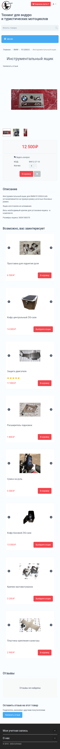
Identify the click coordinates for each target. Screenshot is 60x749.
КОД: (16, 162)
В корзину (26, 174)
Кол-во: (17, 165)
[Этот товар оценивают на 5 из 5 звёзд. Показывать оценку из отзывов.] (13, 378)
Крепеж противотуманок (20, 586)
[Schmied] (7, 5)
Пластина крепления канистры (23, 640)
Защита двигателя (17, 371)
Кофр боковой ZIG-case (19, 533)
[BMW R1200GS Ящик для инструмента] (34, 99)
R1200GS (25, 50)
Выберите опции (43, 329)
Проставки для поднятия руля (23, 263)
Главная (7, 50)
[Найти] (56, 28)
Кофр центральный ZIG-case (21, 317)
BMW (16, 50)
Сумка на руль (14, 479)
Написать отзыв (10, 66)
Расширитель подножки (19, 425)
